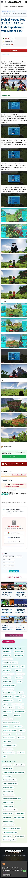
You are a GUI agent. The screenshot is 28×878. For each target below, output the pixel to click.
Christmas (18, 677)
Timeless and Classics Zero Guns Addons (13, 772)
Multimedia (17, 715)
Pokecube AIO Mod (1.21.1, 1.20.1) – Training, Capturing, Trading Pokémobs (21, 594)
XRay (4, 756)
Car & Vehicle (6, 677)
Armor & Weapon (7, 659)
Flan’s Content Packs (8, 795)
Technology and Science (9, 745)
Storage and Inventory (8, 737)
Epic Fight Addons (7, 768)
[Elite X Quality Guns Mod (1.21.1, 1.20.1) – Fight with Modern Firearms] (7, 602)
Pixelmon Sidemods (8, 791)
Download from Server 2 (12, 486)
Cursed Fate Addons (8, 787)
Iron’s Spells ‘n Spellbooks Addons (11, 828)
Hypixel (5, 704)
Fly (23, 696)
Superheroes (21, 737)
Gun (20, 700)
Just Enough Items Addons (10, 832)
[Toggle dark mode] (5, 2)
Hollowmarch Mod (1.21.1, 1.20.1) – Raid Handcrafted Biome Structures (20, 627)
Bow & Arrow (6, 670)
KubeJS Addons (7, 836)
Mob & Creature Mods (9, 569)
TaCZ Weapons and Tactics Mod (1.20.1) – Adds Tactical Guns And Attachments (7, 627)
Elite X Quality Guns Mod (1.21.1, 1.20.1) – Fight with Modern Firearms (7, 611)
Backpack (5, 666)
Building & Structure (8, 674)
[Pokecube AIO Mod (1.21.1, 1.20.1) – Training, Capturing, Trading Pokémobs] (20, 586)
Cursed (19, 681)
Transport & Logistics (8, 752)
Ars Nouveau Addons (8, 825)
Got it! (7, 875)
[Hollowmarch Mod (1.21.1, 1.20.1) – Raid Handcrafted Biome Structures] (20, 619)
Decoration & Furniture (9, 685)
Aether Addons (7, 817)
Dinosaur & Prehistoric (8, 692)
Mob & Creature (7, 711)
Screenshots (5, 54)
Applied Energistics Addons (10, 783)
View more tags (14, 571)
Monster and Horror (19, 711)
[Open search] (26, 2)
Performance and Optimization (11, 722)
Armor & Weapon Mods (9, 556)
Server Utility (6, 734)
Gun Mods (20, 556)
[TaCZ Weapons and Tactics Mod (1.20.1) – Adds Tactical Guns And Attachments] (7, 619)
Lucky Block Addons (8, 802)
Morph (5, 715)
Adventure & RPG (19, 651)
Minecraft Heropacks (8, 565)
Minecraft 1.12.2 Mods (9, 562)
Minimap (21, 707)
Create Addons (7, 765)
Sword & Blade (7, 741)
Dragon (21, 692)
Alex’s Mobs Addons (19, 817)
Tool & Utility (21, 752)
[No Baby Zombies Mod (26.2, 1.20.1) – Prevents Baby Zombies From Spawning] (7, 586)
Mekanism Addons (19, 836)
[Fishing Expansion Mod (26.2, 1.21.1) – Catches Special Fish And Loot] (20, 602)
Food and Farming (7, 700)
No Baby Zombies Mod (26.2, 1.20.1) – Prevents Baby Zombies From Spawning (7, 594)
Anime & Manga (19, 655)
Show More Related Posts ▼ (14, 635)
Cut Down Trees (7, 681)
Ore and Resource (7, 719)
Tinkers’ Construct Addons (9, 810)
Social (18, 734)
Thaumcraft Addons (8, 806)
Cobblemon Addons (19, 765)
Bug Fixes (18, 670)
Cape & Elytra (20, 674)
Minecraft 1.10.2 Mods (9, 559)
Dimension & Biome (8, 689)
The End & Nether (7, 749)
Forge (12, 44)
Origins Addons (7, 776)
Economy (17, 696)
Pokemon (5, 726)
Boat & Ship (15, 666)
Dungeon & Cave (7, 696)
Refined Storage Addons (9, 839)
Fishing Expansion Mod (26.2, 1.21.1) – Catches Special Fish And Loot (20, 611)
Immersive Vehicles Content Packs (12, 798)
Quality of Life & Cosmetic (9, 730)
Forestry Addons (20, 813)
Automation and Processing (10, 662)
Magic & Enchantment (8, 707)
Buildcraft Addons (7, 813)
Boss (23, 666)
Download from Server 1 (19, 475)
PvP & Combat (17, 726)
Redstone (22, 730)
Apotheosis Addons (8, 821)
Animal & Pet (6, 655)
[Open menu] (2, 2)
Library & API (6, 651)
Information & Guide (17, 704)
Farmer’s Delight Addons (9, 779)
